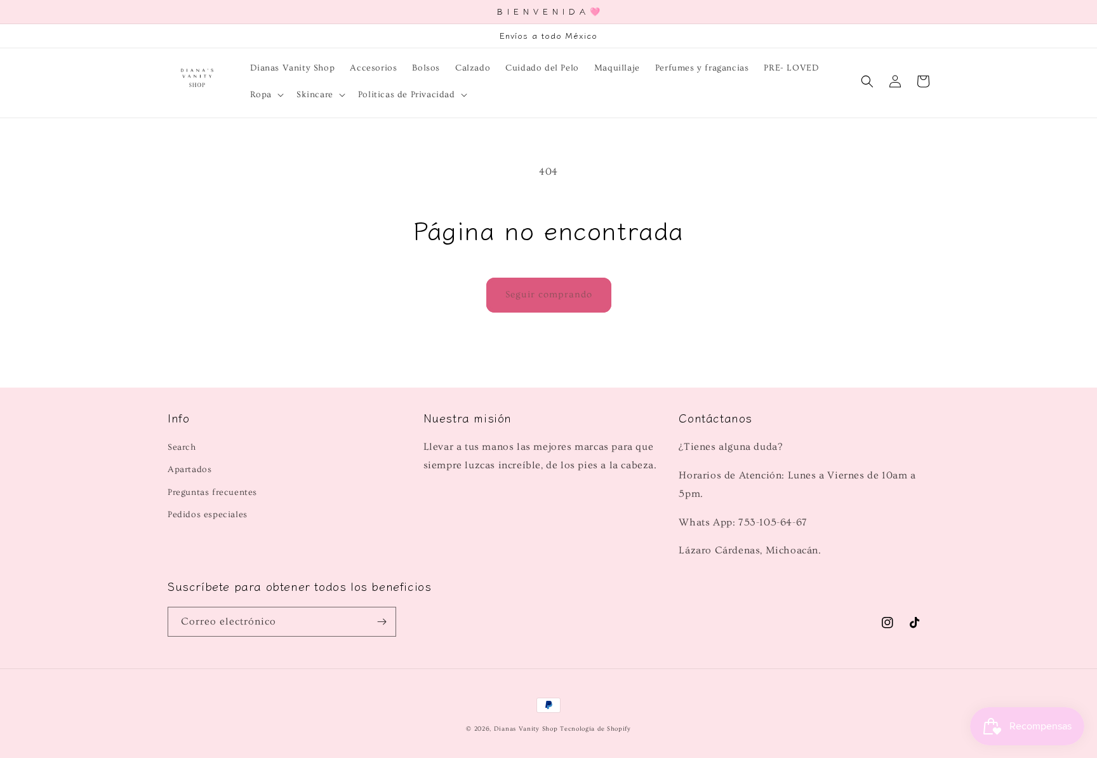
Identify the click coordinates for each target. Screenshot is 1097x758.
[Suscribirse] (382, 622)
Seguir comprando (548, 294)
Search (182, 447)
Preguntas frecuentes (212, 492)
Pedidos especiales (208, 515)
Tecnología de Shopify (595, 729)
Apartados (189, 469)
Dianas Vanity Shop (526, 729)
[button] (266, 94)
